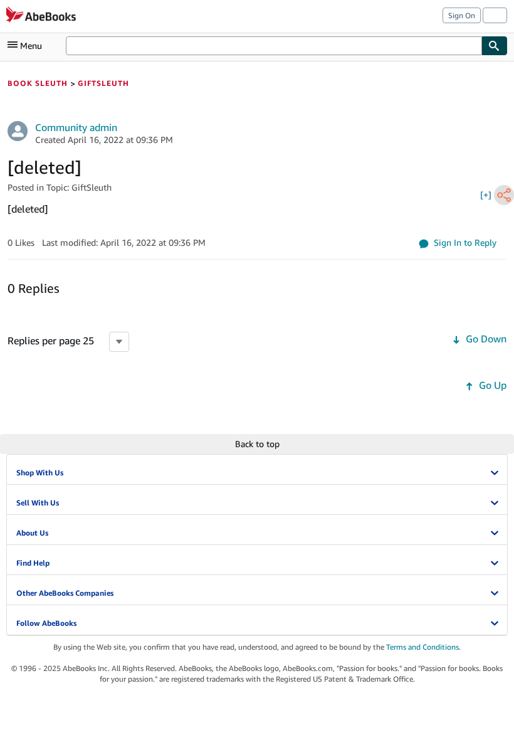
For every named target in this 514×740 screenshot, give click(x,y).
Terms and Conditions (422, 647)
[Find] (494, 45)
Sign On (461, 15)
